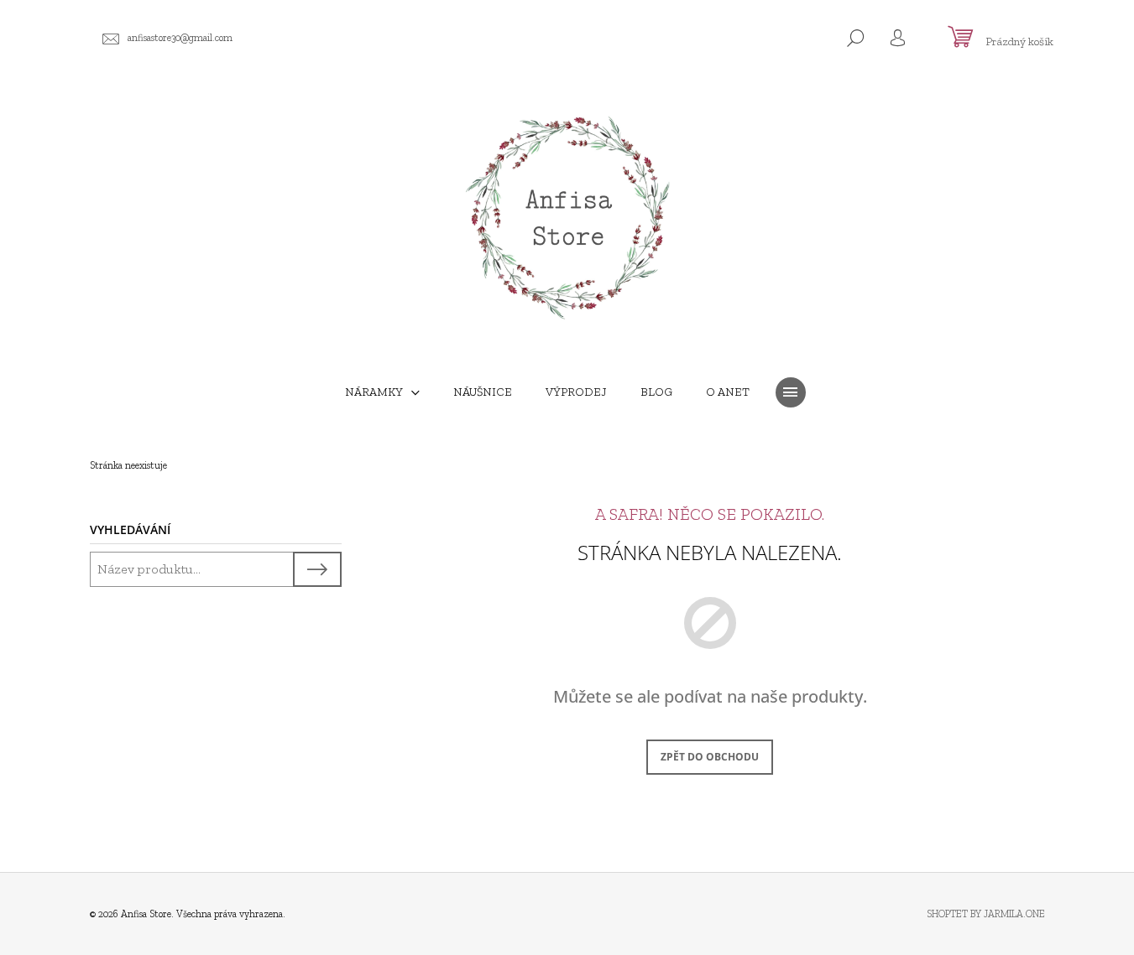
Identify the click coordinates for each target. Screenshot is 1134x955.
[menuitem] (382, 392)
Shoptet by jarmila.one (986, 914)
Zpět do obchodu (710, 757)
